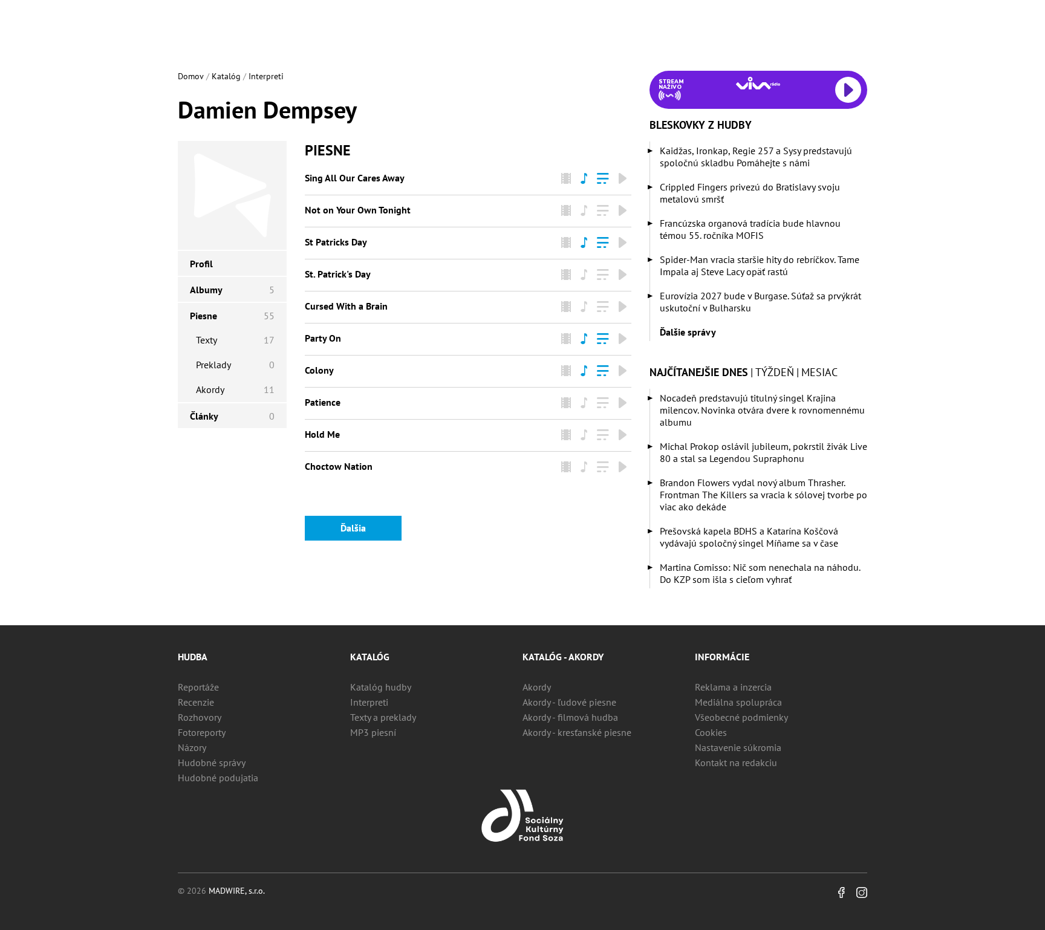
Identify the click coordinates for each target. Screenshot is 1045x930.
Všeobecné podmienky (741, 717)
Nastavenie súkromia (738, 747)
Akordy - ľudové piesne (569, 702)
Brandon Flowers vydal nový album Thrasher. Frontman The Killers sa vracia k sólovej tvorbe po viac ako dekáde (763, 494)
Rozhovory (199, 717)
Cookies (711, 732)
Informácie (722, 657)
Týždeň (774, 372)
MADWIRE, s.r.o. (237, 890)
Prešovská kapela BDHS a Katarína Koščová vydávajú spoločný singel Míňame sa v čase (749, 537)
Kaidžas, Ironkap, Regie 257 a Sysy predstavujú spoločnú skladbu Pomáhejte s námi (756, 157)
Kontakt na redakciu (736, 762)
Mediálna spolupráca (738, 702)
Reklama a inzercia (733, 687)
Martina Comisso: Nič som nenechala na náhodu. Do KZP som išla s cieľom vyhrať (760, 573)
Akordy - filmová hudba (570, 717)
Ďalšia (353, 528)
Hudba (192, 657)
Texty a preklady (383, 717)
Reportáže (198, 687)
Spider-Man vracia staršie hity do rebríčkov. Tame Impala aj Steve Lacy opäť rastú (759, 265)
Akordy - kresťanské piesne (576, 732)
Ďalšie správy (688, 332)
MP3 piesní (373, 732)
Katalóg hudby (380, 687)
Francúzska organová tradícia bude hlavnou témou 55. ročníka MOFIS (750, 229)
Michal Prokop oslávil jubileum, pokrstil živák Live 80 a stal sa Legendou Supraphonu (763, 452)
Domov (191, 76)
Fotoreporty (202, 732)
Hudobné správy (212, 762)
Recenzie (196, 702)
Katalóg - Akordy (563, 657)
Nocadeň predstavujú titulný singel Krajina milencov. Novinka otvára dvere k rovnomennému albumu (762, 410)
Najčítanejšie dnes (698, 372)
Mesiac (819, 372)
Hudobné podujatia (218, 778)
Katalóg (226, 76)
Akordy (536, 687)
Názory (192, 747)
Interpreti (266, 76)
